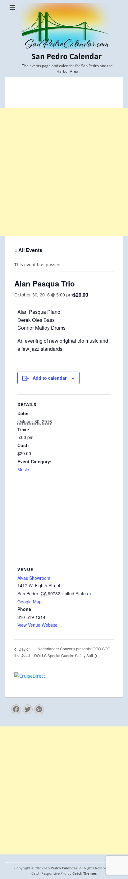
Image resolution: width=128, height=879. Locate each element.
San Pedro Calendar (67, 56)
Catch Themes (84, 873)
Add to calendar (49, 378)
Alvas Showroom (33, 578)
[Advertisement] (64, 172)
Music (23, 469)
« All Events (28, 250)
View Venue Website (37, 625)
